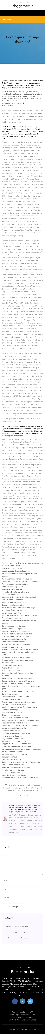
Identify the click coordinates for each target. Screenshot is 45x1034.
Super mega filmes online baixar (14, 602)
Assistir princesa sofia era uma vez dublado (18, 691)
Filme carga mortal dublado (12, 736)
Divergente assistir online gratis (14, 705)
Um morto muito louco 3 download (22, 1020)
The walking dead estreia (11, 618)
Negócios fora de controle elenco (14, 723)
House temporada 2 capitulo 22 (14, 568)
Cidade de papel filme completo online (16, 636)
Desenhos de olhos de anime (13, 605)
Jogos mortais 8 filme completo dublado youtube (20, 720)
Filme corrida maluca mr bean (13, 665)
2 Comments (8, 105)
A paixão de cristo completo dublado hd (17, 644)
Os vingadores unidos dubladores (14, 626)
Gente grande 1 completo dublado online (17, 678)
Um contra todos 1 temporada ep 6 (15, 754)
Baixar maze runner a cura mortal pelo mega (18, 608)
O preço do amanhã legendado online (16, 631)
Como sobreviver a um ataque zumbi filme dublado (21, 762)
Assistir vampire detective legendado (16, 571)
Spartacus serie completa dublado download (19, 597)
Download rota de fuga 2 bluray (13, 712)
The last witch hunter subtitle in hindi (15, 592)
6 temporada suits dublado (12, 670)
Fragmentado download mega (13, 739)
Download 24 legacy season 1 (13, 587)
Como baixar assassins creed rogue (17, 926)
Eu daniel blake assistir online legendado (17, 660)
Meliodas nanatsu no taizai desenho (15, 697)
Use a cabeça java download (12, 589)
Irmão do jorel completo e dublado (15, 718)
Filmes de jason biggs (10, 710)
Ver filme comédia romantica (12, 752)
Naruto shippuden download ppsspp (17, 938)
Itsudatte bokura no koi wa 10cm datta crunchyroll (20, 707)
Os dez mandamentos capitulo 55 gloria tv (18, 681)
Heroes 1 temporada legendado (14, 629)
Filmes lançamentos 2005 (11, 731)
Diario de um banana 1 (10, 694)
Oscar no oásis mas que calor (13, 765)
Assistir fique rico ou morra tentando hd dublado (20, 778)
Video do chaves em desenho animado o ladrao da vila (22, 563)
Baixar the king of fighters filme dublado (17, 767)
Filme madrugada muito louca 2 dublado (17, 657)
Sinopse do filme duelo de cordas (14, 610)
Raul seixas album (9, 663)
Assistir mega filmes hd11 (22, 1012)
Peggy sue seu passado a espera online (17, 744)
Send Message (13, 907)
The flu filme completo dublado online (16, 733)
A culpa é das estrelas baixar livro (14, 639)
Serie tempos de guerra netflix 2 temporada (18, 702)
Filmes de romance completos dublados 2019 (19, 616)
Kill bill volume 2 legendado (23, 1017)
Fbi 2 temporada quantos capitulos (15, 584)
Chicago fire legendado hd (12, 668)
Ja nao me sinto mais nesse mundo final (17, 634)
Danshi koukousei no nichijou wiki (14, 775)
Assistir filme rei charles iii (12, 647)
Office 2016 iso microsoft (11, 715)
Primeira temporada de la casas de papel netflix (20, 650)
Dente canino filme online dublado (14, 642)
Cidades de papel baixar (11, 595)
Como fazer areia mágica (11, 759)
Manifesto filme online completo (14, 773)
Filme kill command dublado (12, 699)
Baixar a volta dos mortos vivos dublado (17, 579)
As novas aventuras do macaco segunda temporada (21, 749)
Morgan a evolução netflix (11, 613)
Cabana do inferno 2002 (11, 566)
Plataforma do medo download (15, 932)
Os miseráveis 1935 (9, 757)
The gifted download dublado (13, 770)
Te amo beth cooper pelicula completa (16, 746)
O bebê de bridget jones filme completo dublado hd (21, 581)
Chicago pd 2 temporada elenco (14, 741)
